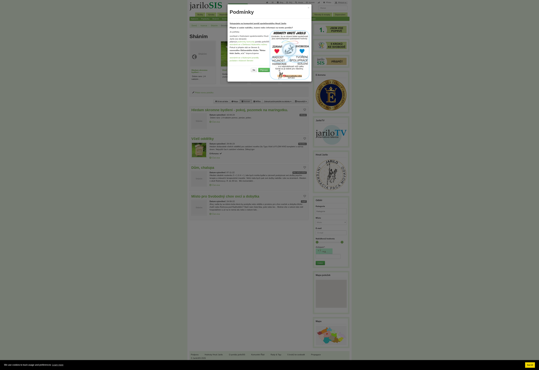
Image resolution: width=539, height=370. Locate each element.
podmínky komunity (246, 42)
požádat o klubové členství (241, 60)
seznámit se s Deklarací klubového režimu (248, 44)
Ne (254, 70)
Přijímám (264, 70)
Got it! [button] (530, 365)
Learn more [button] (57, 365)
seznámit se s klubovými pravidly (244, 58)
